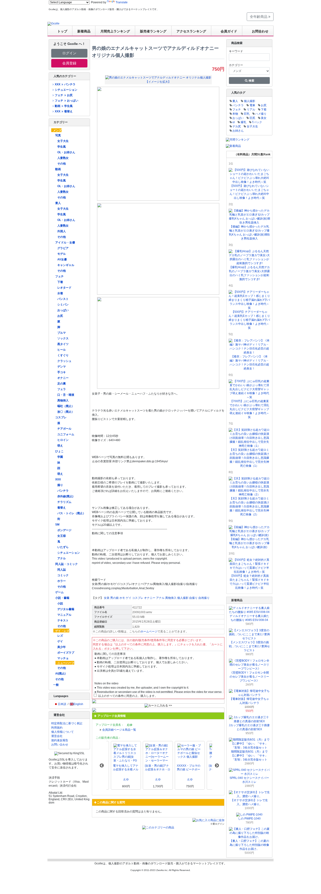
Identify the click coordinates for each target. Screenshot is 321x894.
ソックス (63, 338)
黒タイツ (63, 344)
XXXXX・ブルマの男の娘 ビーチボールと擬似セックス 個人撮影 (184, 767)
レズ (60, 635)
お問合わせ (260, 31)
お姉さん (238, 130)
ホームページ (149, 631)
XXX (58, 479)
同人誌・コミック (66, 564)
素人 (58, 203)
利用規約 (57, 727)
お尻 (60, 316)
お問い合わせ (59, 744)
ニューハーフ (65, 663)
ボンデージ (64, 530)
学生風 (61, 146)
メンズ (57, 130)
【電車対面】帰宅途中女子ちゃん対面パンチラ (249, 701)
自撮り (193, 598)
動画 (58, 169)
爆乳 (243, 122)
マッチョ (63, 658)
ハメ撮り (260, 113)
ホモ (122, 598)
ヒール (61, 349)
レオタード (64, 287)
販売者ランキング (153, 31)
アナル (61, 558)
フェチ (59, 276)
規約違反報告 (59, 740)
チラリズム (64, 502)
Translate (122, 2)
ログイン (69, 53)
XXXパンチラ (65, 84)
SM (57, 524)
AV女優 (62, 259)
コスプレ (61, 417)
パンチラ (63, 490)
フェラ (61, 389)
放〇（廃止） (65, 411)
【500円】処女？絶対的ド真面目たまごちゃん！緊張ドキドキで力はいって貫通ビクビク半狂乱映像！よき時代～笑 (249, 581)
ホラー (61, 581)
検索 (251, 80)
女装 (107, 598)
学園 (60, 457)
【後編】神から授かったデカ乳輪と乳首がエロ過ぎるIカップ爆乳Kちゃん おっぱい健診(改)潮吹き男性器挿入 (249, 232)
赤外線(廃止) (65, 496)
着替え (61, 507)
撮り (60, 485)
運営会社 (57, 736)
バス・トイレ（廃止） (71, 513)
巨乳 (247, 113)
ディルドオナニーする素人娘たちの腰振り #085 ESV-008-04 (249, 618)
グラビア (63, 248)
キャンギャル (65, 265)
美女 (263, 118)
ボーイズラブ (65, 652)
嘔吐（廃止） (65, 406)
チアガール (64, 428)
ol (233, 122)
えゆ (121, 779)
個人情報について (62, 731)
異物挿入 (63, 400)
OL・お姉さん (66, 152)
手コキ (61, 372)
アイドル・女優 (65, 242)
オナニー (63, 378)
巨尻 (252, 118)
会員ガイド (229, 31)
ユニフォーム (65, 434)
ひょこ (59, 451)
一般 (56, 684)
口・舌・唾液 (65, 394)
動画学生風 (63, 106)
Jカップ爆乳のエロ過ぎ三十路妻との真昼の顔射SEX (249, 727)
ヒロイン (63, 440)
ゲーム (59, 592)
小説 (60, 603)
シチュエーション (66, 89)
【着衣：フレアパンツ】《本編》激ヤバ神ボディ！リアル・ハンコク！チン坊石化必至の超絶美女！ (249, 362)
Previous (101, 765)
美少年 (61, 647)
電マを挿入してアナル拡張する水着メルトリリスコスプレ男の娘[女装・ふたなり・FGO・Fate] (121, 767)
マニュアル (64, 614)
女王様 (61, 535)
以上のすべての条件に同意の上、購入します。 (127, 696)
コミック (63, 575)
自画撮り (204, 598)
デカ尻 (236, 126)
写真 (58, 135)
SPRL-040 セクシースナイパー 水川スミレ (249, 780)
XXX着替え (63, 111)
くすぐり (63, 355)
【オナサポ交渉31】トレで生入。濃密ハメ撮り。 (249, 802)
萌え (60, 445)
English (78, 704)
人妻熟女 (63, 158)
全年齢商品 (259, 17)
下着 (60, 282)
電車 (252, 105)
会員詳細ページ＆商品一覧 (119, 729)
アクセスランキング (191, 31)
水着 (60, 293)
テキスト (63, 620)
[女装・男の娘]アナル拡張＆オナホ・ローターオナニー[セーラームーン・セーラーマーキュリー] (153, 767)
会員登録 (69, 63)
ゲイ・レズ (62, 630)
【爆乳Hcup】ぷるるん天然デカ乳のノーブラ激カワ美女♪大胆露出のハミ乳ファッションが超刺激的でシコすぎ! (249, 273)
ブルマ (61, 332)
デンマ (61, 366)
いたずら (63, 547)
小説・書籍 (62, 598)
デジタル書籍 (65, 609)
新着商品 (83, 31)
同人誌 (61, 569)
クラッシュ (64, 361)
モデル (61, 253)
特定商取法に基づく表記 (66, 723)
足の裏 (61, 383)
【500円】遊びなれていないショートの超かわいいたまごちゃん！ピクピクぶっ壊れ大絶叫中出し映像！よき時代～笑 (249, 192)
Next (217, 765)
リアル (251, 109)
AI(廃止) (60, 673)
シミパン (63, 304)
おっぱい (63, 310)
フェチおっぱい (66, 100)
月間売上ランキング (115, 31)
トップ (62, 31)
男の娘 (114, 598)
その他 (61, 163)
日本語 (62, 704)
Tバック (257, 122)
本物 (235, 113)
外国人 (61, 231)
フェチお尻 (63, 95)
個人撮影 (182, 598)
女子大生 (63, 141)
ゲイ (60, 641)
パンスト (63, 299)
